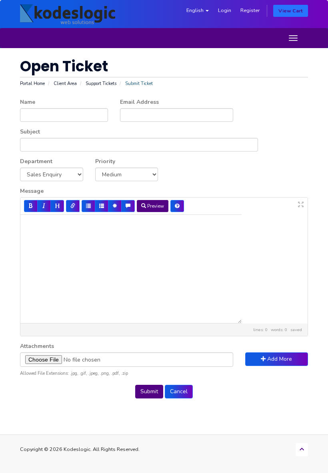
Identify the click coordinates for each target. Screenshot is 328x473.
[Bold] (31, 206)
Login (224, 10)
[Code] (115, 206)
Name (27, 102)
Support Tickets (101, 84)
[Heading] (57, 206)
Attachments (37, 346)
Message (32, 191)
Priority (105, 161)
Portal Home (32, 84)
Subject (30, 131)
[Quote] (128, 206)
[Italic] (44, 206)
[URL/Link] (73, 206)
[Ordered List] (101, 206)
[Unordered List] (88, 206)
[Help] (177, 206)
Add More (279, 359)
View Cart (290, 10)
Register (250, 10)
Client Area (65, 84)
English (195, 10)
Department (36, 161)
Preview (155, 206)
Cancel (179, 391)
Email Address (139, 102)
